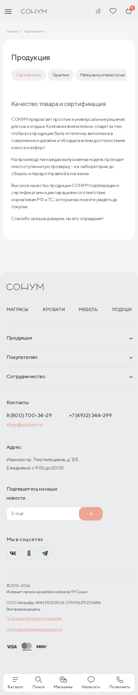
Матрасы (17, 309)
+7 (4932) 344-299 (90, 415)
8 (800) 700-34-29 (29, 415)
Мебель (88, 309)
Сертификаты (28, 75)
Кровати (54, 309)
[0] (129, 11)
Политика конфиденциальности (34, 629)
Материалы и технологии (102, 75)
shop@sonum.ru (24, 425)
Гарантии (61, 75)
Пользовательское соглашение (34, 618)
